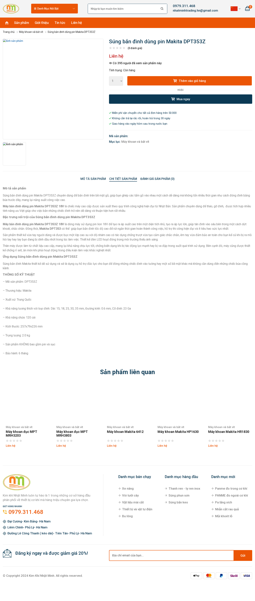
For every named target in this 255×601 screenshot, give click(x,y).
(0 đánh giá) (135, 48)
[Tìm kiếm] (162, 9)
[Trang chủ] (11, 8)
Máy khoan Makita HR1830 (228, 432)
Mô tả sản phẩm (93, 179)
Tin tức (60, 23)
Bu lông (127, 516)
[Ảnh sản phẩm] (53, 89)
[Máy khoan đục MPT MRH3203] (26, 402)
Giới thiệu (42, 23)
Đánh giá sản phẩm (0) (157, 179)
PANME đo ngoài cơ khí (231, 495)
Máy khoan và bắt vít (135, 141)
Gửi (242, 555)
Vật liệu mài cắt (133, 502)
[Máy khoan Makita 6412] (127, 402)
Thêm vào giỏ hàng (192, 81)
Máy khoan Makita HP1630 (178, 432)
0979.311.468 (184, 6)
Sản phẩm (21, 23)
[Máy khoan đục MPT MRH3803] (77, 402)
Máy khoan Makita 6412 (125, 432)
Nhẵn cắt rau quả (227, 509)
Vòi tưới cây (130, 495)
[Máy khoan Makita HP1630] (178, 402)
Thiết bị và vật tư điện (137, 509)
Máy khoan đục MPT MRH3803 (72, 433)
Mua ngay (183, 99)
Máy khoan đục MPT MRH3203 (21, 433)
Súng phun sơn (179, 495)
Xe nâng (128, 488)
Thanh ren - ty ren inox (184, 488)
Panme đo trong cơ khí (231, 488)
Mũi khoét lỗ (223, 516)
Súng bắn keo (178, 502)
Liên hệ (76, 23)
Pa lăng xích (223, 502)
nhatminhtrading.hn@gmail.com (191, 10)
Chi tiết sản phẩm (123, 179)
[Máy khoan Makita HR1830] (228, 402)
